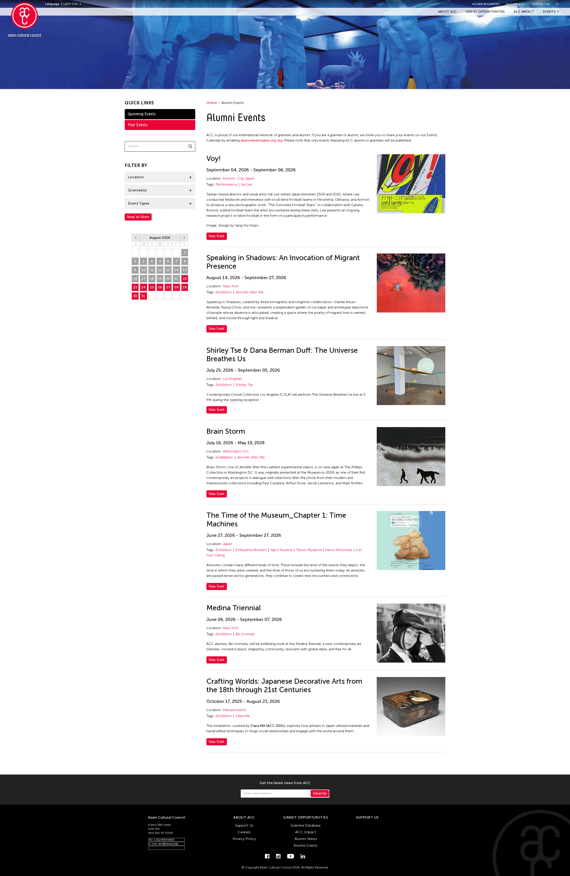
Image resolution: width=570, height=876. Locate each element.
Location (136, 177)
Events (549, 12)
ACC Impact (524, 12)
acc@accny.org (168, 843)
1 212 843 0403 (164, 839)
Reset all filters (138, 217)
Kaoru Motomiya (338, 550)
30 (135, 296)
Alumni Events (306, 845)
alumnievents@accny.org (261, 140)
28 (176, 287)
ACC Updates (515, 4)
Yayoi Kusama (281, 550)
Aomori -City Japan (238, 178)
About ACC (447, 12)
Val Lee (246, 184)
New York (230, 286)
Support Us (541, 4)
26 (160, 287)
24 (143, 287)
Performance (226, 184)
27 (168, 287)
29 (185, 287)
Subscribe (320, 793)
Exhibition (224, 292)
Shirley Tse (244, 385)
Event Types (138, 203)
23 (135, 287)
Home (211, 103)
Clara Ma (242, 716)
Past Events (138, 124)
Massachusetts (234, 710)
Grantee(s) (137, 190)
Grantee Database (306, 825)
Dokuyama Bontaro (251, 550)
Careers (244, 832)
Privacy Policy (244, 839)
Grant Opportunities (485, 12)
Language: (53, 4)
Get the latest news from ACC (285, 783)
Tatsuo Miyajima (309, 550)
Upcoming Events (142, 114)
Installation (224, 457)
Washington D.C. (236, 451)
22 (185, 278)
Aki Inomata (244, 634)
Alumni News (306, 839)
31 (143, 296)
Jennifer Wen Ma (249, 292)
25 (152, 287)
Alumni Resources (485, 4)
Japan (227, 544)
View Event (217, 236)
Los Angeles (232, 379)
